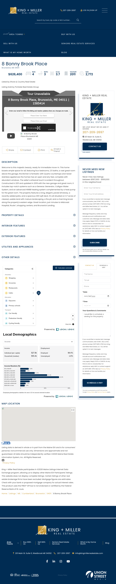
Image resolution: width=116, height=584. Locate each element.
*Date (85, 292)
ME (19, 493)
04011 (49, 493)
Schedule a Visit (104, 266)
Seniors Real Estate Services (78, 43)
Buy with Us (68, 34)
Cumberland (28, 493)
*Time (85, 301)
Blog (64, 52)
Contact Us (95, 146)
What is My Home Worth (17, 52)
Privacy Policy (9, 463)
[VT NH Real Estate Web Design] (96, 575)
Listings (12, 493)
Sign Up (93, 10)
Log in (86, 10)
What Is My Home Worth (88, 543)
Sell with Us (10, 43)
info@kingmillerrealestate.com (89, 553)
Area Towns (16, 34)
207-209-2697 (69, 10)
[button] (77, 20)
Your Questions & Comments (94, 310)
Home (4, 493)
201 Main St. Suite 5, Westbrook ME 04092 (33, 553)
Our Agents (86, 152)
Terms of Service (102, 392)
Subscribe (95, 242)
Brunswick (40, 493)
